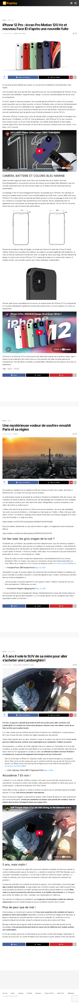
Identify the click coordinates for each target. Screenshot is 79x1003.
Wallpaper (71, 993)
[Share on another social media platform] (75, 77)
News (24, 33)
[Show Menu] (71, 3)
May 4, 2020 (48, 770)
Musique (38, 993)
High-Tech (11, 20)
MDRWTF (26, 665)
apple (10, 368)
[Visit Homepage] (9, 3)
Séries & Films (49, 993)
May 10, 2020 (40, 567)
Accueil (4, 993)
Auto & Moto (11, 651)
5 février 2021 (6, 33)
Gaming (20, 993)
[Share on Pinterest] (71, 77)
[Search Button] (75, 3)
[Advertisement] (39, 12)
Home (4, 20)
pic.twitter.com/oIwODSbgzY (65, 563)
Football (29, 993)
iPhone (16, 368)
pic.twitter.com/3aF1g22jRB (15, 766)
